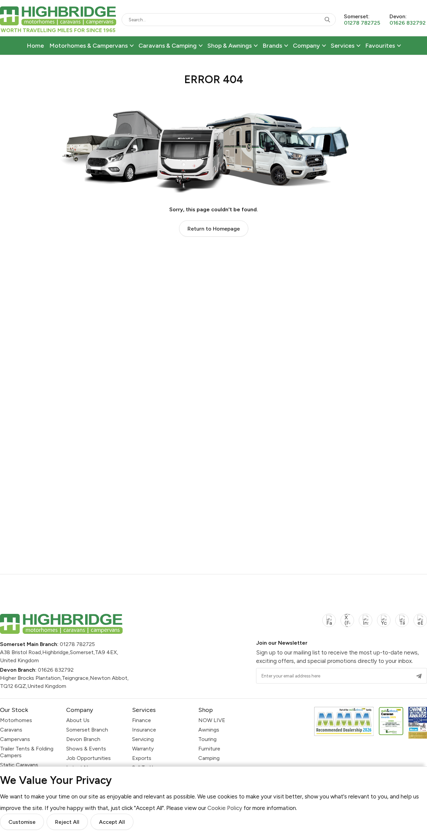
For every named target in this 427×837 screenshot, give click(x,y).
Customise (21, 822)
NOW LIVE (211, 720)
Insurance (144, 729)
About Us (78, 720)
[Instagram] (365, 624)
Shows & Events (86, 748)
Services (342, 45)
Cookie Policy (224, 808)
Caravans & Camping (168, 45)
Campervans (15, 739)
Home (35, 45)
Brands (272, 45)
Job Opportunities (88, 758)
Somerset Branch (87, 729)
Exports (141, 758)
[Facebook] (329, 624)
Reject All (67, 822)
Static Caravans (19, 765)
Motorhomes (16, 720)
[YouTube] (384, 624)
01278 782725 (77, 644)
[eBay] (420, 624)
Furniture (209, 748)
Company (306, 45)
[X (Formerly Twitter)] (347, 624)
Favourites (380, 45)
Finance (141, 720)
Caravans (11, 729)
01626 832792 (56, 670)
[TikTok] (402, 624)
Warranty (143, 748)
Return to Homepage (213, 228)
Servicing (143, 739)
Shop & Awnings (229, 45)
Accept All (112, 822)
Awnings (208, 729)
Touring (207, 739)
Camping (209, 758)
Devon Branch (83, 739)
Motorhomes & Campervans (88, 45)
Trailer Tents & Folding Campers (26, 752)
